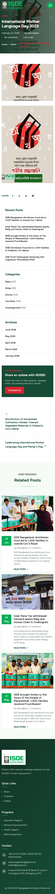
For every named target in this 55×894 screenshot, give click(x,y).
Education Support (13, 820)
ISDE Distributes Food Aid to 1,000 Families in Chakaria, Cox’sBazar (27, 249)
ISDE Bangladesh (21, 888)
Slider (10, 288)
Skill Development (13, 834)
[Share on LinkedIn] (26, 196)
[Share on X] (19, 196)
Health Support (11, 829)
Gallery (7, 801)
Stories (11, 295)
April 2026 (10, 343)
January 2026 (12, 356)
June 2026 (10, 329)
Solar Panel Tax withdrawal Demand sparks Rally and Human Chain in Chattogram (27, 228)
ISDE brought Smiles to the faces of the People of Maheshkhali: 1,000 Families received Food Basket (25, 239)
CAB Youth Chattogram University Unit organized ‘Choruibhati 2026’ (24, 258)
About (7, 791)
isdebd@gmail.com (17, 865)
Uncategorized (15, 307)
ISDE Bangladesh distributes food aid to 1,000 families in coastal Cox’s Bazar (25, 218)
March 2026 (11, 349)
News (4, 16)
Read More (20, 569)
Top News (12, 301)
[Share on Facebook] (12, 196)
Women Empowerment (15, 825)
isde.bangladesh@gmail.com (22, 862)
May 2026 (10, 336)
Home (4, 44)
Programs (8, 796)
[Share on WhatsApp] (33, 196)
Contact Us (14, 390)
